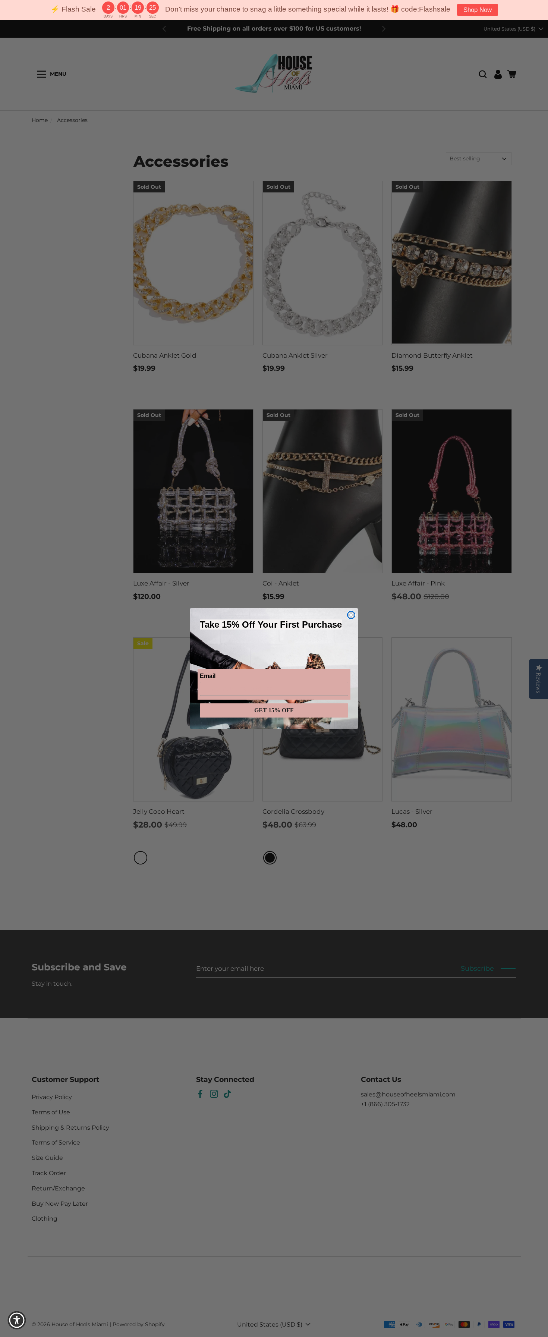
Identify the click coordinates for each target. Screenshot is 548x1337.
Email (207, 676)
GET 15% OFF (274, 710)
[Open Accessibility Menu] (16, 1320)
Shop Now (477, 9)
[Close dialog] (351, 615)
